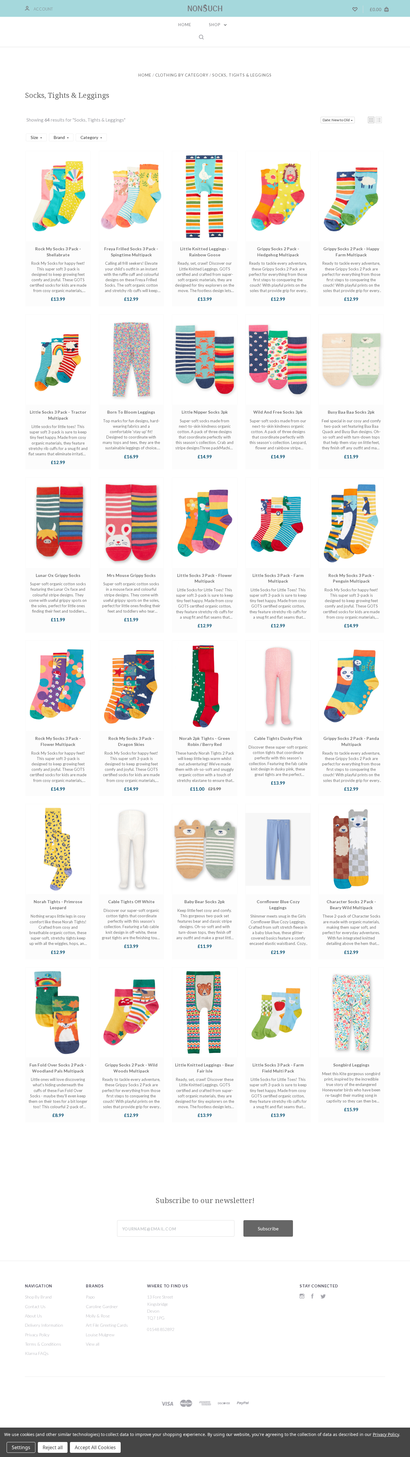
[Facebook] (312, 1296)
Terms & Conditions (43, 1344)
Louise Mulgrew (100, 1334)
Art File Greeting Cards (107, 1325)
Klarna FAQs (37, 1353)
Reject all (53, 1447)
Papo (90, 1296)
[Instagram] (302, 1296)
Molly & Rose (98, 1315)
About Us (33, 1315)
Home (184, 24)
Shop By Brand (38, 1296)
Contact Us (35, 1306)
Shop (215, 24)
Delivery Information (44, 1325)
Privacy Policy (37, 1334)
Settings (21, 1447)
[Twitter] (323, 1296)
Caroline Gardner (102, 1306)
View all (92, 1344)
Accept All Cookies (95, 1447)
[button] (371, 120)
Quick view (58, 202)
